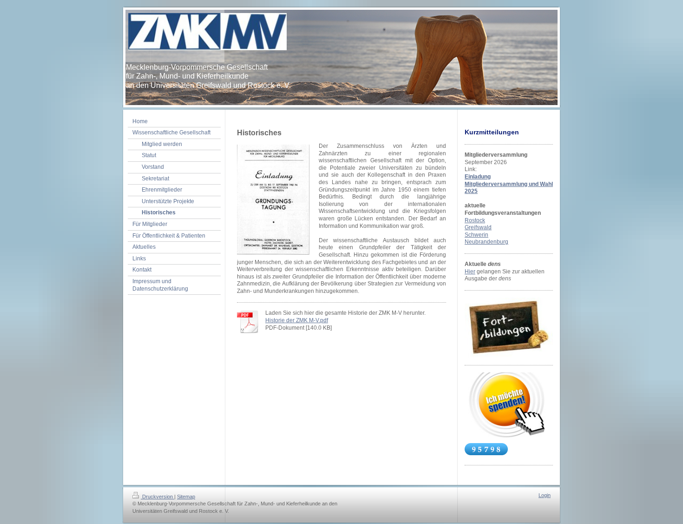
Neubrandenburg (486, 242)
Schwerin (476, 235)
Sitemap (186, 496)
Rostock (475, 220)
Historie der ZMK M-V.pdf (296, 320)
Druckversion (157, 496)
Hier (470, 271)
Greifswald (478, 227)
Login (545, 495)
